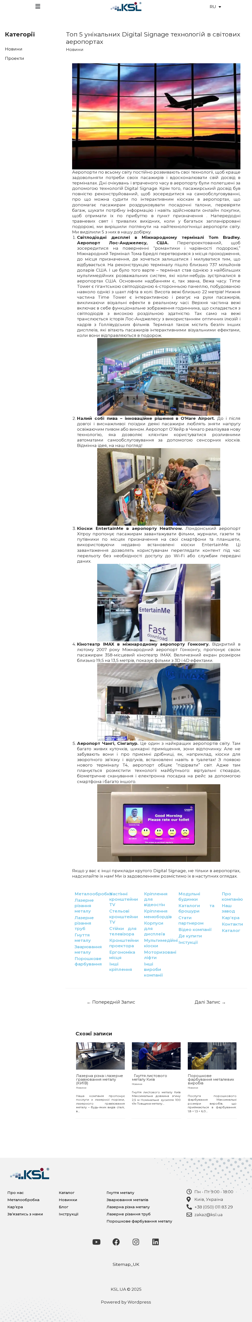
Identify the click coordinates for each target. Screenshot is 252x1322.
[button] (37, 6)
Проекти (14, 58)
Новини (13, 49)
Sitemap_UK (126, 1264)
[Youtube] (96, 1242)
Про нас (15, 1192)
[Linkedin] (155, 1242)
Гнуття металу (120, 1192)
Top (240, 1310)
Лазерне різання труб (129, 1214)
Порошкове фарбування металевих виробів (211, 1079)
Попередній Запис (111, 1002)
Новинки (68, 1199)
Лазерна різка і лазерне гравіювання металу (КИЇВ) (99, 1079)
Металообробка (23, 1199)
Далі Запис (210, 1002)
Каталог (67, 1192)
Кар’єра (15, 1207)
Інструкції (69, 1214)
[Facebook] (116, 1242)
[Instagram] (135, 1242)
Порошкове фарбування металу (139, 1221)
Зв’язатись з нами (25, 1214)
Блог (63, 1207)
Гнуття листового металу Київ (149, 1077)
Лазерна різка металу (128, 1207)
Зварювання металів (127, 1199)
